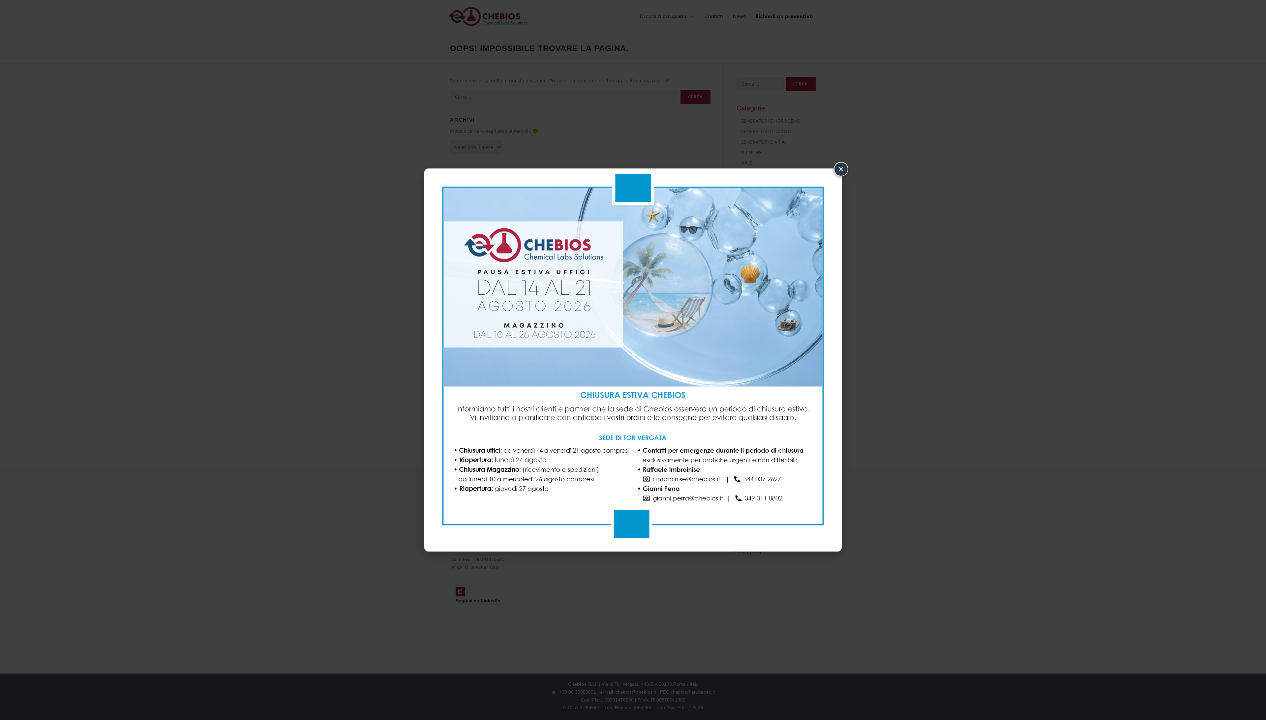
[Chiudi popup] (841, 169)
